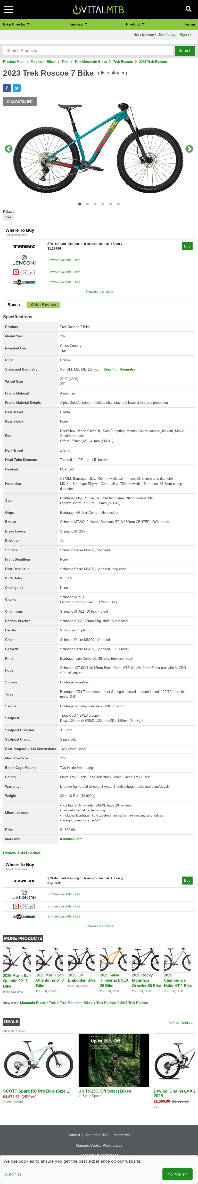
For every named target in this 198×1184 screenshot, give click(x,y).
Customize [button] (12, 1174)
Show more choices (99, 292)
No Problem (177, 1174)
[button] (7, 88)
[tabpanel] (99, 149)
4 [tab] (101, 203)
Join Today (167, 34)
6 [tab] (117, 203)
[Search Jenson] (24, 260)
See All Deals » (180, 1023)
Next (189, 149)
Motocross (121, 1135)
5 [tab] (109, 203)
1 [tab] (78, 203)
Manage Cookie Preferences (99, 1145)
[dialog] (99, 1169)
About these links (16, 234)
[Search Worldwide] (24, 282)
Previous (8, 149)
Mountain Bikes (43, 62)
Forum (189, 24)
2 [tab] (86, 203)
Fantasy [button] (76, 24)
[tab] (13, 305)
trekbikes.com (71, 839)
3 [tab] (94, 203)
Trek (65, 62)
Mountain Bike (97, 1135)
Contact (74, 1135)
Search (185, 50)
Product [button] (133, 24)
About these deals (14, 1031)
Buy (187, 246)
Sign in (185, 34)
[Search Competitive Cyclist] (24, 272)
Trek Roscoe (123, 62)
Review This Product (21, 853)
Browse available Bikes (63, 260)
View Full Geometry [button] (119, 369)
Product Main (13, 62)
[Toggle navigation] (8, 9)
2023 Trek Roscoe (153, 62)
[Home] (98, 9)
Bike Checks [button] (14, 24)
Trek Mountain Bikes (91, 62)
